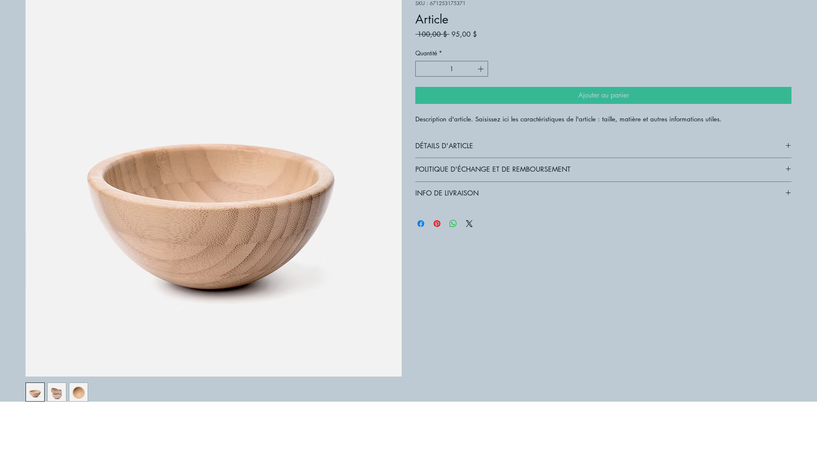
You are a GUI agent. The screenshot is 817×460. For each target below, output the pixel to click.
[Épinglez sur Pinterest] (437, 223)
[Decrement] (422, 68)
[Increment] (481, 68)
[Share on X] (469, 223)
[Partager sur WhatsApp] (453, 223)
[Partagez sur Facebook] (421, 223)
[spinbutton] (451, 68)
